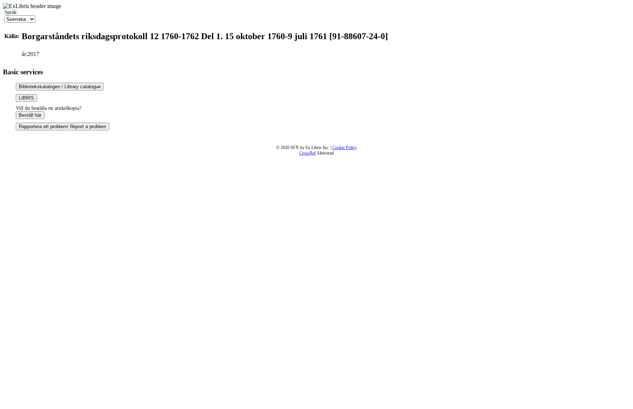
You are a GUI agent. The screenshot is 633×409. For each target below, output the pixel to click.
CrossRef (307, 153)
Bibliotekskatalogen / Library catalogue (60, 86)
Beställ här (30, 115)
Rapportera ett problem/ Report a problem (62, 126)
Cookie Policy (344, 147)
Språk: (11, 12)
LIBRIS (26, 98)
